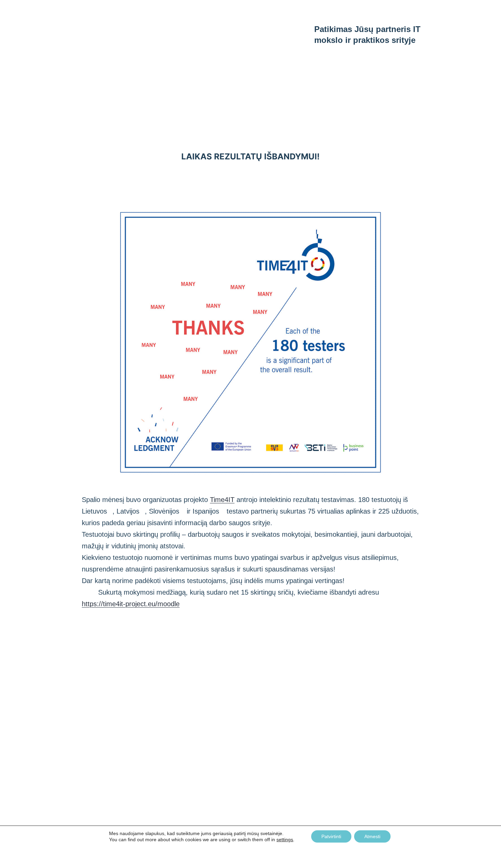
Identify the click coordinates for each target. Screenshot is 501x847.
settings (284, 839)
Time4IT (222, 499)
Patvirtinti (331, 836)
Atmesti (372, 836)
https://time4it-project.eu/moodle (131, 604)
